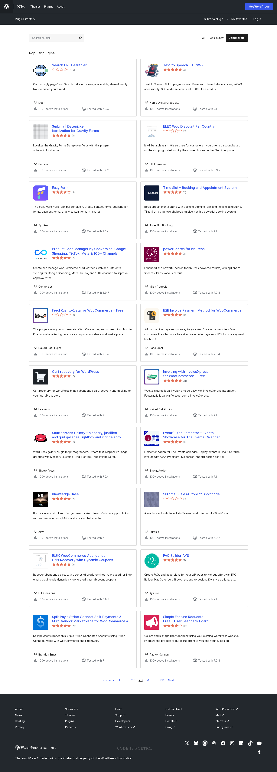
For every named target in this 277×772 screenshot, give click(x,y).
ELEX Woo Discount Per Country (189, 126)
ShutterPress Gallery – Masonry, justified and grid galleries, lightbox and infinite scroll (87, 435)
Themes (70, 715)
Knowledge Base (65, 494)
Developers (122, 721)
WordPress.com (227, 709)
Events (169, 715)
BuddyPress (225, 727)
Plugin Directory (25, 19)
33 (162, 680)
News (18, 715)
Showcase (71, 709)
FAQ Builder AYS (176, 556)
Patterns (70, 727)
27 (133, 680)
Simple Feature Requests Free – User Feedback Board (186, 619)
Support (120, 715)
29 (148, 680)
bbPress (222, 721)
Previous (108, 680)
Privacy (19, 727)
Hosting (20, 721)
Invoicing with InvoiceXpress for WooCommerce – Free (186, 374)
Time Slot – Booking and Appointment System (200, 188)
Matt (220, 715)
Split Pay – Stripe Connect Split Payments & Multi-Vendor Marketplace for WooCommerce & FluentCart (90, 619)
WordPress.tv (125, 727)
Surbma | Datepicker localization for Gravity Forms (75, 128)
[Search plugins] (80, 38)
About (19, 709)
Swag (170, 727)
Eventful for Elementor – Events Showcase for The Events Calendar (191, 435)
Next (171, 680)
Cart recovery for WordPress (75, 372)
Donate (171, 721)
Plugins (69, 721)
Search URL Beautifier (69, 65)
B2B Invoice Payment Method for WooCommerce (202, 310)
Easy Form (60, 188)
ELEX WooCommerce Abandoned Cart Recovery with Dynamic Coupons (82, 558)
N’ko (53, 748)
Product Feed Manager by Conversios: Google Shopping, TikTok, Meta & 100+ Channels (89, 251)
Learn (118, 709)
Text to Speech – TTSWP (183, 65)
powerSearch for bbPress (184, 249)
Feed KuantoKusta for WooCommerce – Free (87, 310)
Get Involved (173, 709)
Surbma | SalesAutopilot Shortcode (191, 494)
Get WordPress (259, 6)
